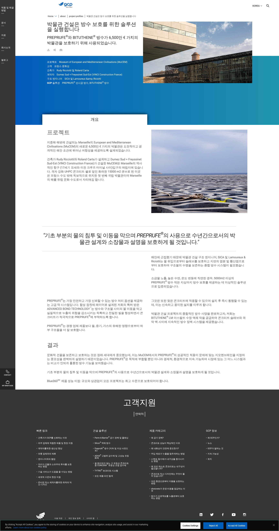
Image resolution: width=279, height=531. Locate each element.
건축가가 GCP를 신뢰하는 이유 (52, 438)
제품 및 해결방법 (7, 9)
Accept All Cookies (236, 525)
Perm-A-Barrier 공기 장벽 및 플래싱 (111, 438)
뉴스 (210, 443)
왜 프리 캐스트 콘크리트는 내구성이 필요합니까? (168, 468)
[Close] (273, 525)
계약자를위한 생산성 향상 (50, 449)
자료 (3, 35)
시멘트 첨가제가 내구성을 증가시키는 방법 (167, 460)
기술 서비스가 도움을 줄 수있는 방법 (55, 472)
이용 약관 (58, 518)
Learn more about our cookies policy (29, 527)
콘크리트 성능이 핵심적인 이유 (165, 443)
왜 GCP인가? (214, 438)
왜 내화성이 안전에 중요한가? (165, 449)
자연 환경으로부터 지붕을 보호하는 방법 (167, 482)
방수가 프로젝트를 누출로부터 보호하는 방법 (167, 497)
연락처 (139, 414)
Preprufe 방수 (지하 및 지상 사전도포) (111, 450)
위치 (210, 459)
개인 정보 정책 (74, 518)
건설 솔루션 (100, 431)
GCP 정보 (211, 431)
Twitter (212, 515)
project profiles (76, 16)
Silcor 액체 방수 (102, 443)
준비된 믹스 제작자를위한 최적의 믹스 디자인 (55, 484)
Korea (256, 6)
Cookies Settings (190, 525)
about (63, 16)
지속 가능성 (213, 454)
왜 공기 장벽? (157, 438)
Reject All (213, 525)
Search (267, 6)
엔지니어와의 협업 (46, 459)
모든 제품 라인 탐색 (104, 476)
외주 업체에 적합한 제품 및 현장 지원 (55, 443)
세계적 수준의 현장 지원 (49, 477)
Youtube (234, 515)
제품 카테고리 (158, 431)
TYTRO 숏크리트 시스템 (106, 471)
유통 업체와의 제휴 (47, 454)
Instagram (244, 515)
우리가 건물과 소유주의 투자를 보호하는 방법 (55, 465)
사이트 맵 (90, 518)
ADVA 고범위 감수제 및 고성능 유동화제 (112, 457)
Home (50, 16)
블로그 (4, 60)
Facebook (223, 515)
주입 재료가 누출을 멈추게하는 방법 (168, 454)
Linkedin (201, 515)
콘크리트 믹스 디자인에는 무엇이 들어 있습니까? (168, 475)
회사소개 (5, 47)
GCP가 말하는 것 (215, 449)
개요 (95, 119)
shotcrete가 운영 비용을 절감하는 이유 (168, 490)
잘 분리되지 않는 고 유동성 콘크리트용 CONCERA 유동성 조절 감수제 (112, 464)
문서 (3, 23)
